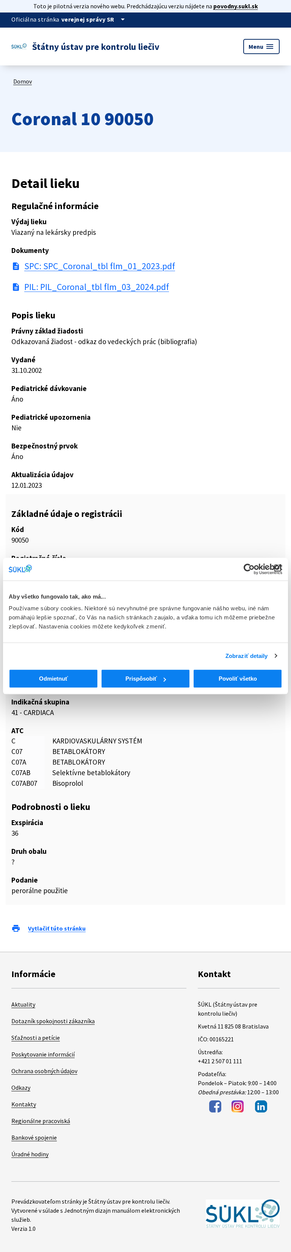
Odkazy (20, 1087)
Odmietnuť (53, 678)
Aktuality (23, 1004)
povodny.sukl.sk (235, 6)
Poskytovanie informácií (43, 1054)
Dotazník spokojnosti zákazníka (53, 1021)
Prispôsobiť (141, 678)
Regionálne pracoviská (40, 1121)
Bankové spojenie (34, 1137)
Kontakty (23, 1104)
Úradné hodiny (29, 1154)
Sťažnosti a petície (35, 1037)
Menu (261, 46)
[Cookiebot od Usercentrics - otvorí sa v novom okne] (249, 569)
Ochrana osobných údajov (44, 1071)
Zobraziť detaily (246, 656)
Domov (22, 81)
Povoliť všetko (238, 678)
